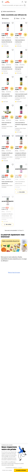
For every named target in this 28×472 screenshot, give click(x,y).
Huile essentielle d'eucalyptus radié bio (7, 95)
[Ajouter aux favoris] (13, 23)
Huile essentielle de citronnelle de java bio (7, 68)
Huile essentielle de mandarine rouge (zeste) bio (21, 124)
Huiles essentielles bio (9, 11)
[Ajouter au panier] (12, 34)
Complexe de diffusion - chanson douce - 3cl (7, 215)
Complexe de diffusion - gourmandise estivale (21, 154)
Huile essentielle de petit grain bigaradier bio (21, 95)
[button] (25, 245)
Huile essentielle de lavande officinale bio (7, 41)
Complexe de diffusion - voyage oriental (7, 154)
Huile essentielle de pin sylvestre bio (7, 182)
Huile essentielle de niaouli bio (6, 123)
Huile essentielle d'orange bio (19, 68)
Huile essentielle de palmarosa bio (20, 182)
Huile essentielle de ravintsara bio (20, 41)
